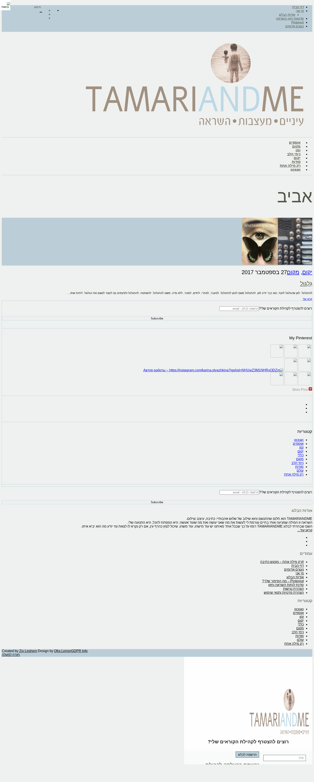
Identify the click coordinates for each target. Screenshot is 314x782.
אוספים (295, 142)
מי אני (300, 11)
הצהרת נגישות (293, 589)
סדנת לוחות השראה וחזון (286, 585)
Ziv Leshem (28, 651)
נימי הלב (294, 154)
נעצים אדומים (294, 26)
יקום (297, 158)
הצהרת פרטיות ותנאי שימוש (284, 592)
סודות (296, 162)
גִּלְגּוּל (306, 283)
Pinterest (297, 22)
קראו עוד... (304, 530)
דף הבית (298, 7)
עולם (300, 470)
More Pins (300, 389)
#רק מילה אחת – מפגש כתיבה (282, 562)
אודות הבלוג (287, 14)
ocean (296, 169)
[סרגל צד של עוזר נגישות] (5, 5)
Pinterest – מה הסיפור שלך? (283, 581)
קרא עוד (307, 299)
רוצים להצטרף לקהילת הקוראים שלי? (285, 308)
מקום (296, 146)
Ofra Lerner (62, 651)
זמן (298, 150)
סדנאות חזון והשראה (290, 18)
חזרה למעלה (11, 655)
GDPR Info (79, 651)
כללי (301, 455)
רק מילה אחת (290, 166)
